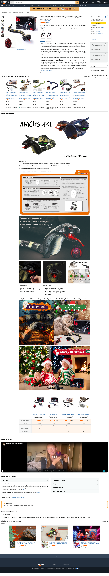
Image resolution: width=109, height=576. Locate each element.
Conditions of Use (36, 568)
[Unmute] (106, 471)
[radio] (2, 17)
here (23, 489)
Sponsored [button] (3, 523)
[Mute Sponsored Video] (34, 539)
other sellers (57, 28)
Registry (87, 5)
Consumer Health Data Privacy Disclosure (55, 568)
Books (67, 5)
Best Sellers (31, 5)
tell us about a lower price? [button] (18, 497)
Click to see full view (21, 49)
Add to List (92, 66)
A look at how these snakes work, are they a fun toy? (19, 445)
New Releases (39, 5)
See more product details (46, 70)
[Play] (2, 471)
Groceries (46, 5)
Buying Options (38, 417)
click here (38, 492)
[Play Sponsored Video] (54, 533)
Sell (78, 5)
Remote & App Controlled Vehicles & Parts (16, 12)
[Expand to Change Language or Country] (58, 564)
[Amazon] (5, 2)
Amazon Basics (23, 5)
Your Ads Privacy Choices (71, 568)
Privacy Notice (43, 568)
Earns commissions (19, 443)
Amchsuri (98, 31)
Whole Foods (53, 5)
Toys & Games (4, 12)
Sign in (102, 27)
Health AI (8, 5)
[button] (3, 5)
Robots (27, 12)
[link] (12, 95)
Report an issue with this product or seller (51, 73)
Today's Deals (61, 5)
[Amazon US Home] (41, 564)
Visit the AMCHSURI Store (46, 20)
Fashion (82, 5)
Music (92, 5)
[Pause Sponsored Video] (34, 536)
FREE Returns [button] (43, 27)
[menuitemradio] (104, 471)
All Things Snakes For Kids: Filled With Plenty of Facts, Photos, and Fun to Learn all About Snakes (26, 543)
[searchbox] (44, 2)
